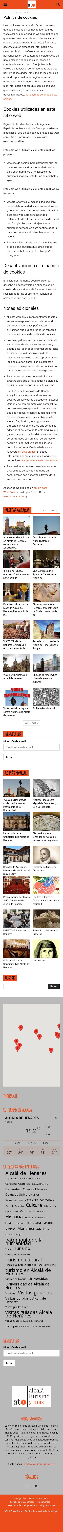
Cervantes (13, 1189)
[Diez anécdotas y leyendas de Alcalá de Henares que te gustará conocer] (46, 821)
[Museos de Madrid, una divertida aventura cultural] (46, 663)
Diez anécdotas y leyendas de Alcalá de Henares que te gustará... (46, 837)
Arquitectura (11, 1178)
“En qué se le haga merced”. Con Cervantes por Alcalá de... (16, 574)
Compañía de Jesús (14, 1200)
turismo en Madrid (15, 1279)
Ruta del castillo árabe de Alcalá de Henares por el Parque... (46, 645)
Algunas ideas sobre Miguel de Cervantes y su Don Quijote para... (46, 803)
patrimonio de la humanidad (24, 1241)
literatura (33, 1222)
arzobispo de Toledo (30, 1178)
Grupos (41, 1211)
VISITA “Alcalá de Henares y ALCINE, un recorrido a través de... (15, 645)
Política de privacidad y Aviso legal (41, 1511)
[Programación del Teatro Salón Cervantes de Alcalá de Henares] (16, 885)
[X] (36, 1486)
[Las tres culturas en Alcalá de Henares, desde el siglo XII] (46, 885)
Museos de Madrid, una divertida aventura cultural (45, 678)
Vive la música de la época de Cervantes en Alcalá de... (45, 574)
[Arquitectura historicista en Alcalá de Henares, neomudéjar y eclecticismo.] (16, 525)
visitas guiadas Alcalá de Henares (28, 1313)
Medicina (10, 1228)
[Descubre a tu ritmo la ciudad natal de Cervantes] (46, 525)
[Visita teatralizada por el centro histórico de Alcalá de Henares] (16, 696)
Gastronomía (27, 1211)
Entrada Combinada (38, 1498)
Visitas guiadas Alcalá (16, 1307)
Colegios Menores (35, 1189)
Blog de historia (47, 1505)
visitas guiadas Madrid (17, 1326)
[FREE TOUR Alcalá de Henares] (16, 918)
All (44, 510)
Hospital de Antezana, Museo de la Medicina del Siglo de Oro (16, 870)
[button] (5, 4)
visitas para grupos (41, 1326)
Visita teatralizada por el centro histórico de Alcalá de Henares (16, 712)
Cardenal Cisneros (17, 1183)
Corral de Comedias (14, 1206)
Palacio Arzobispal (13, 1234)
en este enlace (27, 451)
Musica (46, 1229)
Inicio (5, 12)
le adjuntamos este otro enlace (39, 460)
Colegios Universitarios (22, 1194)
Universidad (38, 1278)
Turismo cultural (23, 1259)
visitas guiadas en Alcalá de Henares (24, 1320)
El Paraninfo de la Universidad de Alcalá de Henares (16, 964)
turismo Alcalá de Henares (18, 1254)
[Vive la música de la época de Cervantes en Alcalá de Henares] (46, 559)
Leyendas (20, 1223)
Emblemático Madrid (44, 708)
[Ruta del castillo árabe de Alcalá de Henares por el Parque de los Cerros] (46, 629)
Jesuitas (9, 1222)
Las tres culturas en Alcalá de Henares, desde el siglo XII (46, 900)
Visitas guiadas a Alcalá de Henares (25, 1300)
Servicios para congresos (22, 1502)
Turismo (22, 1248)
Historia (14, 1216)
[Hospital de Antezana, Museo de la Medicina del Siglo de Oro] (16, 855)
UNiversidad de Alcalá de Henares (27, 1285)
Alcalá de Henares (26, 1173)
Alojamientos (30, 1505)
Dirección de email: (14, 741)
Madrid (48, 1222)
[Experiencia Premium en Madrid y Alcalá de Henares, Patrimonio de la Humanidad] (16, 592)
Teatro (8, 1249)
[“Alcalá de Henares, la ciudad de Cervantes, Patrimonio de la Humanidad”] (16, 788)
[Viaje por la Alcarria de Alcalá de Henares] (16, 663)
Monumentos (29, 1228)
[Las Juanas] (46, 948)
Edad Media (50, 1206)
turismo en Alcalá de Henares (28, 1271)
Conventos (47, 1199)
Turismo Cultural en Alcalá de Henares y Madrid (30, 1264)
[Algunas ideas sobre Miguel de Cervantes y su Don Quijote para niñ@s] (46, 788)
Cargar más (30, 722)
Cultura (34, 1205)
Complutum (31, 1199)
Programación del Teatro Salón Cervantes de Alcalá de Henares (16, 900)
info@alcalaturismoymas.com (39, 1464)
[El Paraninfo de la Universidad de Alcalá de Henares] (16, 948)
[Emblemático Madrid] (46, 696)
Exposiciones (11, 1211)
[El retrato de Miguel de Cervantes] (46, 855)
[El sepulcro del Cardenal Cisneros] (46, 918)
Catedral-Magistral (40, 1184)
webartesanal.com (15, 496)
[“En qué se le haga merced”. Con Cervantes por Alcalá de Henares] (16, 559)
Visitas (10, 1293)
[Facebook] (27, 1486)
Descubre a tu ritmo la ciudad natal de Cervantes (44, 541)
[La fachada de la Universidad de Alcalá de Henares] (16, 821)
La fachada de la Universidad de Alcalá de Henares (16, 837)
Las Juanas (39, 960)
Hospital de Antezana (36, 1217)
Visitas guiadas (35, 1292)
